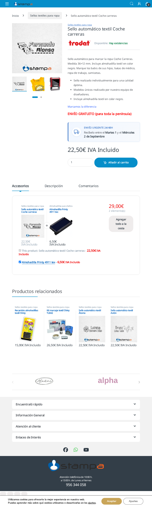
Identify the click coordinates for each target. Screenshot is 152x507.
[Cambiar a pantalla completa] (10, 494)
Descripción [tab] (54, 186)
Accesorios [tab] (20, 186)
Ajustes (133, 501)
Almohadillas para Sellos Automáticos (60, 207)
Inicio (15, 15)
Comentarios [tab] (88, 186)
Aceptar (111, 501)
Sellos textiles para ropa (45, 15)
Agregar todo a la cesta (121, 224)
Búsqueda (132, 4)
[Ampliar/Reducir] (3, 494)
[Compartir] (17, 494)
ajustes (92, 503)
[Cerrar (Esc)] (24, 494)
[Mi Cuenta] (139, 3)
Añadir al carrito (118, 162)
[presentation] (139, 382)
